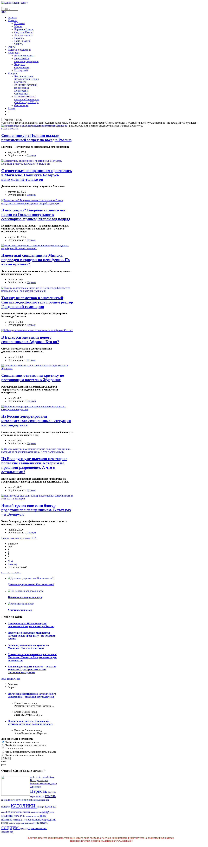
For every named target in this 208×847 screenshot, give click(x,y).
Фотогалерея (21, 105)
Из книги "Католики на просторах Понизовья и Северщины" (25, 89)
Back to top (7, 831)
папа (43, 815)
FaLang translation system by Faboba (11, 573)
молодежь (20, 815)
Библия (50, 777)
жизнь (35, 800)
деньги (11, 799)
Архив (11, 108)
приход (5, 823)
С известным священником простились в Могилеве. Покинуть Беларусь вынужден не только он (36, 175)
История (12, 73)
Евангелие (35, 784)
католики (24, 805)
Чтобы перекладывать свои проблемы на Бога (30, 751)
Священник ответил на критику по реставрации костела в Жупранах (32, 377)
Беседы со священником (21, 66)
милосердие (36, 812)
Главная (12, 17)
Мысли (18, 26)
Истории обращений (19, 49)
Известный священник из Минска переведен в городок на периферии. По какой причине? (35, 259)
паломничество (33, 816)
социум (10, 827)
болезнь (52, 792)
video (44, 777)
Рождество (51, 783)
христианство (37, 828)
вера (32, 796)
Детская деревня (23, 35)
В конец (12, 564)
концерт (41, 807)
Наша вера (14, 52)
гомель (50, 796)
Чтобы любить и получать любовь (24, 755)
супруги (24, 828)
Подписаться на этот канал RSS (19, 538)
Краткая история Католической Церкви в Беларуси (26, 79)
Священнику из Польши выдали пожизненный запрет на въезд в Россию (36, 137)
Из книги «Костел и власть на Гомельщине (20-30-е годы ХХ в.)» (26, 99)
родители (20, 823)
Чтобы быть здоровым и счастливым (25, 745)
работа (12, 823)
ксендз (10, 811)
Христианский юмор (20, 610)
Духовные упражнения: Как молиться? (31, 584)
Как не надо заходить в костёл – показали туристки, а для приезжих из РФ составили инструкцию (32, 669)
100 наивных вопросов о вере (25, 597)
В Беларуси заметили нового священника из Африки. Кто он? (30, 339)
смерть (44, 822)
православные (34, 819)
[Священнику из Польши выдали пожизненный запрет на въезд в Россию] (37, 128)
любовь (27, 812)
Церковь (19, 38)
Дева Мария (42, 780)
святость (29, 823)
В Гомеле (19, 23)
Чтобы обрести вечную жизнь (22, 742)
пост (23, 820)
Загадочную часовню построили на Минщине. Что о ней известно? (28, 646)
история (6, 806)
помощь (17, 819)
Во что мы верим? (24, 55)
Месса (43, 783)
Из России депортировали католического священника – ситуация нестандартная (36, 420)
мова (52, 812)
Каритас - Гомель (23, 29)
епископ (27, 799)
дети (19, 799)
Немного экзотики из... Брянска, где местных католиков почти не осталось (30, 722)
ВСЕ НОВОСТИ (10, 678)
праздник (49, 819)
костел (50, 806)
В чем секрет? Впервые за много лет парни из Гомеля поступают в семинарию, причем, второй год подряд (35, 214)
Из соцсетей (21, 70)
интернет (44, 800)
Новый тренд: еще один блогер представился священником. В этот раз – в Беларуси (36, 509)
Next (10, 561)
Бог (33, 780)
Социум (18, 43)
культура (18, 812)
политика (7, 819)
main (33, 777)
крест (3, 812)
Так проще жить (14, 748)
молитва (7, 816)
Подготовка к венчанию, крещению (26, 60)
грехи (4, 800)
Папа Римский (22, 41)
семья (36, 822)
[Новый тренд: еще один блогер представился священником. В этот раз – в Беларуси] (37, 498)
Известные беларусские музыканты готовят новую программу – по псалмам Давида (31, 635)
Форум (11, 46)
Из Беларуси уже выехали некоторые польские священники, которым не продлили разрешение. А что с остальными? (34, 465)
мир (46, 811)
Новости (12, 20)
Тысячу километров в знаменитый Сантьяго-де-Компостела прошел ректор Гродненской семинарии (37, 302)
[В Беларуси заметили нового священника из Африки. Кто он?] (37, 330)
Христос (35, 786)
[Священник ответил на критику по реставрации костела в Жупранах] (37, 368)
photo (39, 777)
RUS (3, 12)
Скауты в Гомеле (23, 32)
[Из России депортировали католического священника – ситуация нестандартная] (37, 409)
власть (40, 796)
